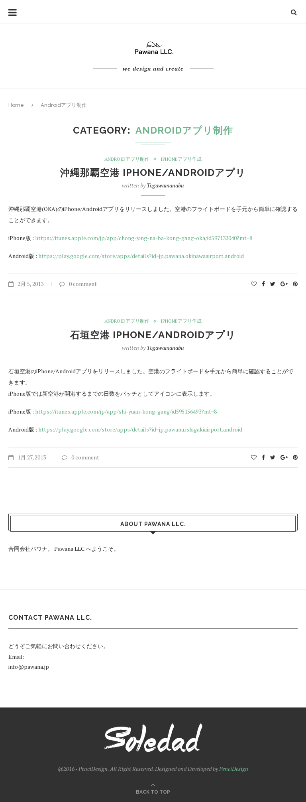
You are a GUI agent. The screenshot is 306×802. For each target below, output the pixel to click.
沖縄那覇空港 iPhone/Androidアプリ (153, 172)
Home (16, 105)
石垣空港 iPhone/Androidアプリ (153, 335)
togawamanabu (165, 185)
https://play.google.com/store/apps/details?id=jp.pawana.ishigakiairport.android (140, 429)
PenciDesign (233, 768)
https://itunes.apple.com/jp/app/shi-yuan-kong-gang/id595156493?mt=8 (126, 411)
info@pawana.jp (28, 666)
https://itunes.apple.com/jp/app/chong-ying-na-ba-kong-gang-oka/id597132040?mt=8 (143, 238)
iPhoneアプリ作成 (181, 159)
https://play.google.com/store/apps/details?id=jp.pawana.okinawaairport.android (141, 256)
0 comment (83, 284)
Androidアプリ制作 (126, 159)
